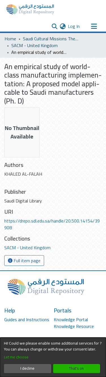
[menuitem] (62, 26)
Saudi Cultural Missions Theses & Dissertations (51, 38)
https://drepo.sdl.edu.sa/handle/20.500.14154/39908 (52, 224)
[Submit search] (54, 26)
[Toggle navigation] (94, 26)
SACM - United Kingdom (34, 45)
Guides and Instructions (26, 319)
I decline (27, 368)
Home (10, 38)
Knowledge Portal (71, 319)
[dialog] (53, 357)
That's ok (76, 368)
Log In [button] (74, 26)
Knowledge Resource (74, 326)
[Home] (30, 9)
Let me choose (16, 357)
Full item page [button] (26, 260)
